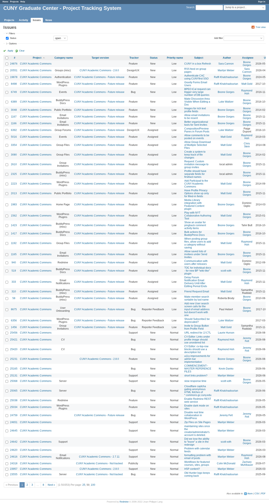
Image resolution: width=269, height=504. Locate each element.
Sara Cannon (226, 63)
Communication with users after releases (196, 262)
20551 (13, 70)
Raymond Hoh (246, 92)
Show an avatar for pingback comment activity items (195, 225)
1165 (14, 254)
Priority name (175, 57)
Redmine (124, 501)
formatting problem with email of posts (197, 457)
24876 (13, 63)
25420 (13, 349)
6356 (14, 320)
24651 (13, 422)
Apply (10, 50)
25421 (13, 339)
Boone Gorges (247, 64)
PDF (263, 493)
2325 (14, 174)
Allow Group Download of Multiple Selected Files (197, 145)
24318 (13, 463)
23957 (13, 468)
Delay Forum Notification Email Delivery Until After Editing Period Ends (195, 282)
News (48, 20)
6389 (14, 101)
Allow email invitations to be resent (197, 117)
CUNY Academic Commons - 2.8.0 (99, 70)
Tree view (261, 27)
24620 (13, 450)
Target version (100, 57)
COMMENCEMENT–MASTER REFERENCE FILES (197, 368)
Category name (63, 57)
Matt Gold (246, 83)
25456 (13, 332)
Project (37, 57)
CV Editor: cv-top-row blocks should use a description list (196, 349)
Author (227, 57)
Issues (37, 20)
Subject (198, 57)
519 (14, 270)
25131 (13, 375)
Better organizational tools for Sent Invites (196, 123)
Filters (12, 33)
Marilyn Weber (226, 70)
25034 (13, 407)
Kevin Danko (226, 368)
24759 (13, 415)
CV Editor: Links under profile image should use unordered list (197, 339)
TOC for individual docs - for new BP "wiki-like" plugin (197, 270)
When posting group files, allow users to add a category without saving (197, 243)
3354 (14, 145)
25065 (13, 390)
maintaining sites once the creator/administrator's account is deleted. (197, 431)
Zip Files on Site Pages (197, 422)
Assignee (247, 57)
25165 (13, 368)
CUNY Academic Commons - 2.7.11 (99, 456)
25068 (13, 381)
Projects (14, 1)
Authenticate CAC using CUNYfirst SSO (196, 77)
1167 (14, 116)
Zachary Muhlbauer (247, 463)
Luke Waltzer (226, 101)
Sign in (261, 1)
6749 (14, 92)
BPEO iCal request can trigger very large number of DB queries (197, 92)
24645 (13, 430)
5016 (14, 136)
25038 (13, 400)
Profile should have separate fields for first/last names (195, 174)
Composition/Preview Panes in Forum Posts (196, 130)
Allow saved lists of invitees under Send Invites (195, 254)
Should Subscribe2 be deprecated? (197, 320)
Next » (51, 484)
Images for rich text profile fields (195, 110)
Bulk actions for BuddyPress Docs (194, 233)
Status (12, 38)
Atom (250, 493)
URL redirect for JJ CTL (197, 332)
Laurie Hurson (226, 332)
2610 (14, 164)
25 (83, 484)
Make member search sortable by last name (196, 298)
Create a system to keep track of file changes (195, 154)
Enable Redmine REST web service (197, 400)
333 (14, 281)
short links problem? (195, 375)
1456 (14, 327)
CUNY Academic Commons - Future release (99, 77)
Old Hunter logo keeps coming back (197, 474)
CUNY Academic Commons (35, 63)
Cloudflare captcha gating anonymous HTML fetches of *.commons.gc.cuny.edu (197, 391)
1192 (14, 243)
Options (13, 43)
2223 (14, 183)
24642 (13, 441)
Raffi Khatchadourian (226, 77)
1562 (14, 215)
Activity (23, 20)
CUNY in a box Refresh (197, 63)
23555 (13, 474)
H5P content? (192, 468)
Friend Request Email (196, 291)
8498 (14, 83)
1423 (14, 225)
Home (5, 1)
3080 (14, 154)
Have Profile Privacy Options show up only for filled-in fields (196, 193)
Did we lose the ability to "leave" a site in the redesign (196, 441)
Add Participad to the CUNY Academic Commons (196, 183)
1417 (14, 233)
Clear (22, 50)
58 (13, 298)
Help (22, 1)
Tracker (134, 57)
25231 (13, 359)
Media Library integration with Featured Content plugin (194, 204)
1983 (14, 204)
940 (14, 262)
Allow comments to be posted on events (196, 137)
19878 (13, 77)
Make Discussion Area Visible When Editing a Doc (197, 101)
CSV (256, 493)
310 (14, 291)
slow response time (195, 381)
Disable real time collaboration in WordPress (194, 415)
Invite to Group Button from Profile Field (196, 327)
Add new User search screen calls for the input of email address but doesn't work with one (197, 309)
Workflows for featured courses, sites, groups (197, 463)
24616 (13, 456)
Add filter (218, 38)
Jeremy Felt (247, 340)
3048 (14, 109)
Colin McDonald (226, 463)
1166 (14, 123)
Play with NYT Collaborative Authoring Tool (197, 215)
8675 (14, 309)
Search (190, 7)
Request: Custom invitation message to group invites (196, 164)
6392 (14, 130)
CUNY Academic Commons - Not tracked (99, 463)
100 (93, 484)
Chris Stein (247, 145)
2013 (14, 193)
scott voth (226, 270)
